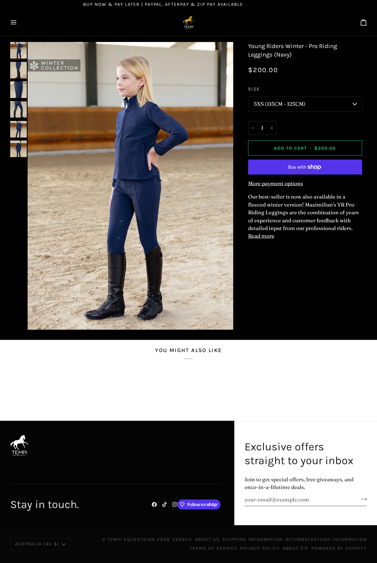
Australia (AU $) (37, 543)
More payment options (275, 183)
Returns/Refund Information (326, 539)
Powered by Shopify (339, 548)
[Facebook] (154, 504)
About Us (207, 539)
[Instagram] (174, 504)
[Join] (362, 499)
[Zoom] (130, 186)
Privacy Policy (260, 548)
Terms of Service (213, 548)
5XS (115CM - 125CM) (280, 104)
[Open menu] (18, 22)
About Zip (296, 548)
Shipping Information (252, 539)
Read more (261, 236)
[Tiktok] (164, 504)
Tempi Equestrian (131, 539)
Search (182, 539)
